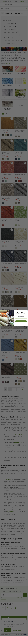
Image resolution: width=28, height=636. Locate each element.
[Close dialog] (27, 310)
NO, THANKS (21, 323)
